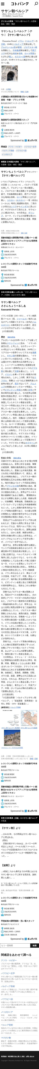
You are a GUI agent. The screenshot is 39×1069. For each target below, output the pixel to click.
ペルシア (30, 41)
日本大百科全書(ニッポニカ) (12, 292)
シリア (14, 206)
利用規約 (4, 1056)
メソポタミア (7, 154)
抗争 (30, 390)
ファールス (21, 319)
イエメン (9, 374)
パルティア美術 (8, 151)
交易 (17, 371)
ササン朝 (11, 356)
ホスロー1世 (20, 57)
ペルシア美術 (15, 707)
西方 (17, 384)
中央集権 (17, 50)
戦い (11, 57)
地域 (15, 53)
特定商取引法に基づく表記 (16, 1056)
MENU (2, 4)
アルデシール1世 (8, 47)
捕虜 (34, 353)
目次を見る (11, 337)
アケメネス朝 (13, 486)
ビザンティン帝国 (13, 390)
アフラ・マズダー (15, 147)
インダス (24, 206)
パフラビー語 (21, 151)
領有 (21, 53)
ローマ (20, 197)
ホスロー (20, 200)
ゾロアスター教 (30, 47)
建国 (20, 47)
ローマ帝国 (29, 53)
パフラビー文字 (30, 147)
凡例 (26, 92)
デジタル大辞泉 (7, 21)
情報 (22, 92)
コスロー (11, 200)
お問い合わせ (30, 1056)
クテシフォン (13, 343)
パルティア (19, 44)
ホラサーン (30, 443)
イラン (21, 41)
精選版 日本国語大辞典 (10, 162)
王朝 (3, 44)
